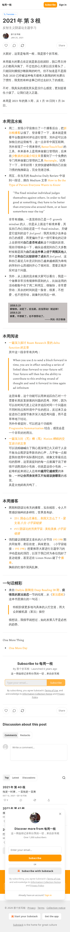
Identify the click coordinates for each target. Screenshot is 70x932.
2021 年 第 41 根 (14, 808)
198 (60, 539)
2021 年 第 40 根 (14, 787)
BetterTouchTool (52, 147)
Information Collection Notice (46, 882)
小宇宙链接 (34, 523)
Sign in (63, 4)
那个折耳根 (15, 34)
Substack (18, 924)
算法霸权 (58, 594)
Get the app (52, 916)
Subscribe (50, 4)
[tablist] (17, 735)
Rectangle (50, 160)
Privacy (32, 907)
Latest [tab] (15, 777)
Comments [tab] (11, 735)
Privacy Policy (37, 885)
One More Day (18, 648)
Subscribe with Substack (37, 871)
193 (55, 539)
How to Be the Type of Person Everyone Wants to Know (37, 182)
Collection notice (56, 907)
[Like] (6, 45)
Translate (10, 14)
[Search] (63, 777)
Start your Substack (26, 916)
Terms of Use (53, 878)
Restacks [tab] (25, 735)
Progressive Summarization (26, 428)
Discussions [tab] (28, 777)
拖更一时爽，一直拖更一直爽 (19, 791)
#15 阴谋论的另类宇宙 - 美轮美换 (35, 529)
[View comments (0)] (14, 45)
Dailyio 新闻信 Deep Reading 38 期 (37, 590)
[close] (60, 814)
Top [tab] (7, 777)
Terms (41, 907)
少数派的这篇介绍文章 (26, 156)
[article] (35, 793)
